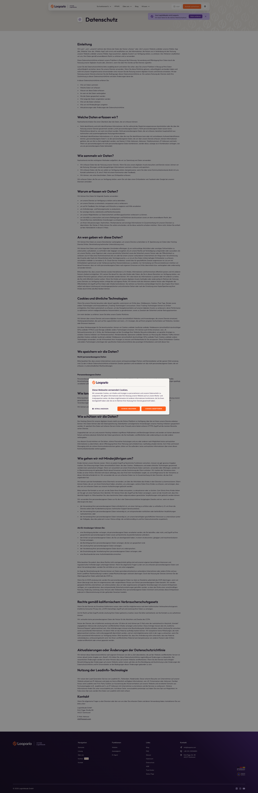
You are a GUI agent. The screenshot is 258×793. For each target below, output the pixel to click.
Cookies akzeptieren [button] (153, 409)
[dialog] (129, 396)
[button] (100, 409)
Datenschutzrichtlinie (99, 403)
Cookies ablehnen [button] (128, 409)
